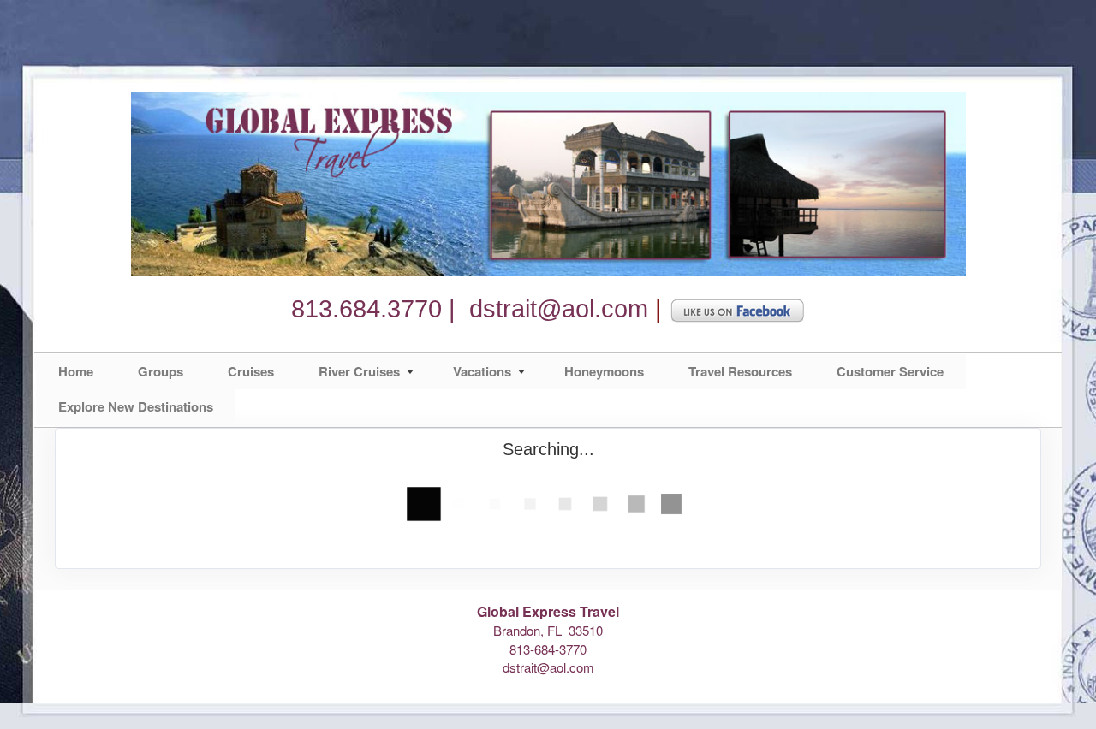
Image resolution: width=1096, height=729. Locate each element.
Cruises (251, 371)
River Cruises (359, 371)
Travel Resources (740, 371)
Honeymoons (604, 371)
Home (75, 371)
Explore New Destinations (135, 406)
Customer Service (890, 371)
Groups (160, 371)
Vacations (482, 371)
